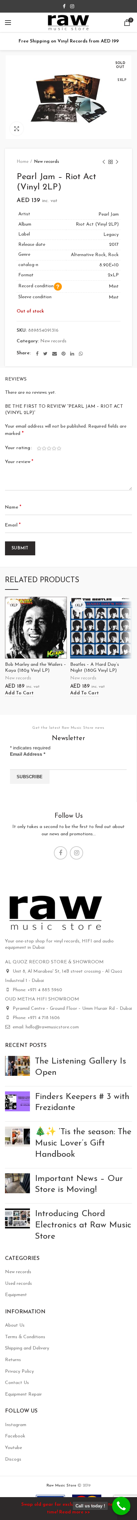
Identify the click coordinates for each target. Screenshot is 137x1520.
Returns (13, 1359)
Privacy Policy (19, 1371)
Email (13, 525)
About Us (15, 1325)
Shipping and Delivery (27, 1348)
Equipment (16, 1294)
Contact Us (17, 1382)
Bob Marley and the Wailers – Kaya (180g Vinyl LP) (35, 667)
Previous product (103, 162)
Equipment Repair (23, 1394)
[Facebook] (64, 6)
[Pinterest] (63, 353)
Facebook (15, 1436)
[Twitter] (45, 353)
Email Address (27, 754)
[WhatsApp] (80, 353)
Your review (19, 461)
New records (46, 162)
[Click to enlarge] (16, 128)
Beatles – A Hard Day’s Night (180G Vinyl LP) (94, 667)
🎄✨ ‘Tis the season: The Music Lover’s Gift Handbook (83, 1143)
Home (23, 162)
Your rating (17, 448)
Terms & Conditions (25, 1337)
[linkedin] (72, 353)
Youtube (13, 1447)
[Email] (54, 353)
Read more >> (74, 1512)
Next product (117, 162)
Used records (18, 1283)
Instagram (15, 1424)
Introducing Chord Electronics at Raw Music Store (83, 1225)
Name (13, 507)
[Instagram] (72, 6)
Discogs (13, 1459)
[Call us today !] (121, 1506)
